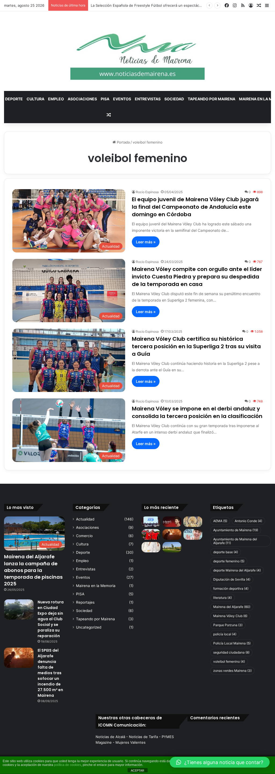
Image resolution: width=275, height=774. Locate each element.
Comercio (84, 536)
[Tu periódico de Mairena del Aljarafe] (137, 51)
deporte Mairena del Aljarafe (237, 570)
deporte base (225, 552)
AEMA (220, 521)
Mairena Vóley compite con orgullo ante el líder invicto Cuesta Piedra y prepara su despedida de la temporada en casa (197, 276)
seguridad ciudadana (231, 652)
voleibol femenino (229, 661)
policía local (224, 634)
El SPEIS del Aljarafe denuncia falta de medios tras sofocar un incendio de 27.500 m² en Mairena (50, 673)
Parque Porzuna (228, 625)
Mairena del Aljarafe (231, 607)
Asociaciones (82, 99)
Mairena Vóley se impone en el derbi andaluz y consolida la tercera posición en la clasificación (197, 412)
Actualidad (85, 519)
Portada (123, 142)
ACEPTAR (137, 770)
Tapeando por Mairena (211, 99)
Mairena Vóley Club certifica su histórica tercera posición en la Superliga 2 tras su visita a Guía (196, 346)
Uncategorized (88, 627)
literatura (222, 598)
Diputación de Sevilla (231, 579)
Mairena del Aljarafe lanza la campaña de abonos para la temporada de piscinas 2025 (33, 570)
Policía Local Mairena (232, 643)
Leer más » (145, 242)
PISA (105, 99)
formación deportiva (230, 588)
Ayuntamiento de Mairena (235, 530)
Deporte (14, 99)
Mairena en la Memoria (95, 586)
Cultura (35, 99)
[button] (220, 762)
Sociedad (174, 99)
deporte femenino (228, 561)
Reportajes (85, 602)
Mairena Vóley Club (230, 616)
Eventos (122, 99)
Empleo (56, 99)
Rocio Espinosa (147, 192)
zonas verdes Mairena (232, 671)
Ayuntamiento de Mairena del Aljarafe (235, 541)
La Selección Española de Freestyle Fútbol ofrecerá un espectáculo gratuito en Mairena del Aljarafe (174, 5)
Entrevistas (148, 99)
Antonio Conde (248, 521)
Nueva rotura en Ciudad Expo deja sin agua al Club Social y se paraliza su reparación (51, 619)
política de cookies (67, 765)
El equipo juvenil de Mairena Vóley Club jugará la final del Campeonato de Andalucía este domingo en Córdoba (195, 207)
